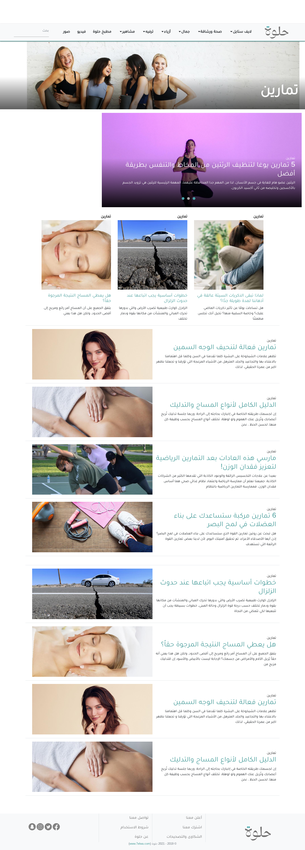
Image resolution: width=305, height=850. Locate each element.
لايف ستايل (242, 32)
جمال (185, 32)
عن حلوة (141, 837)
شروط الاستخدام (134, 828)
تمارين (290, 158)
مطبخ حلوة (102, 32)
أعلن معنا (194, 818)
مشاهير (128, 32)
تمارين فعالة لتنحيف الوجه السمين (224, 348)
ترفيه (149, 32)
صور (66, 32)
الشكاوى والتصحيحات (184, 837)
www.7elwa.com (140, 844)
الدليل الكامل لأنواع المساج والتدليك (223, 405)
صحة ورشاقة (211, 32)
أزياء (167, 32)
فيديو (81, 32)
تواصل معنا (138, 818)
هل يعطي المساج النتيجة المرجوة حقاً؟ (218, 645)
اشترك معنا (192, 828)
